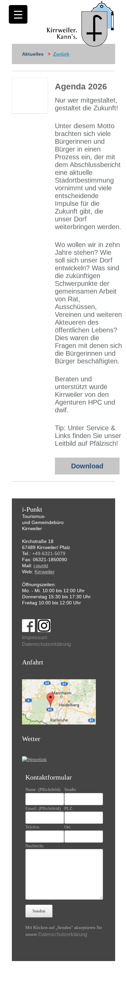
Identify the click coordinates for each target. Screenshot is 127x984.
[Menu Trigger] (18, 14)
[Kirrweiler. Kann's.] (80, 23)
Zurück (61, 54)
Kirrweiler (45, 571)
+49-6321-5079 (48, 553)
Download (87, 466)
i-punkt (41, 565)
